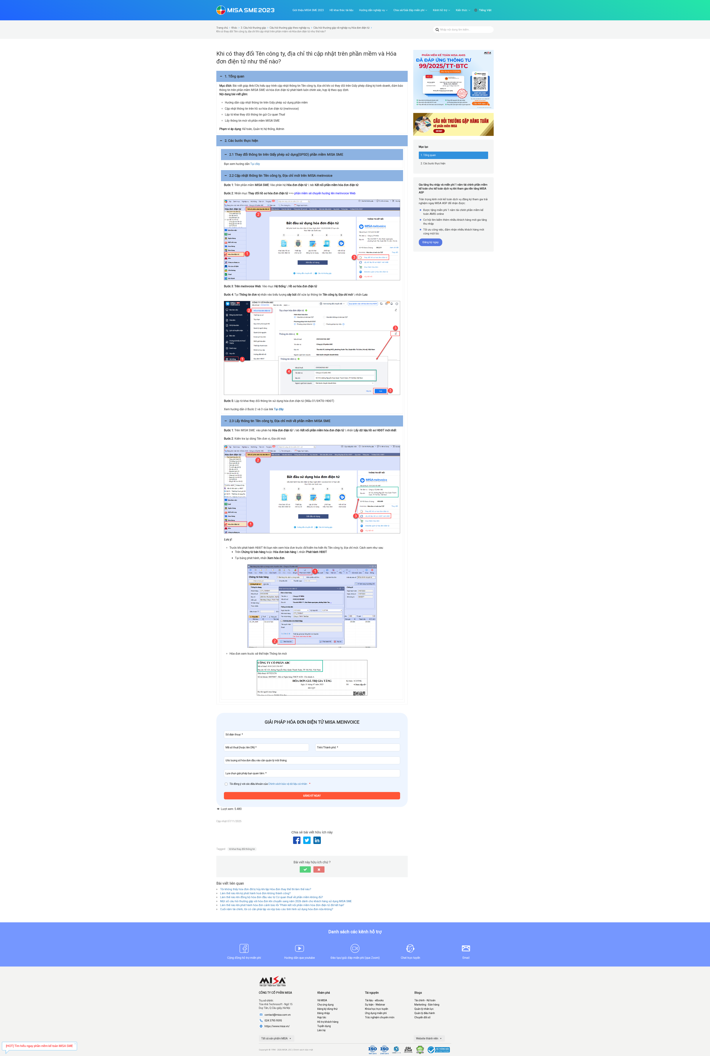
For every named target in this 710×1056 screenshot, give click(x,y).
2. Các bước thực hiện (433, 163)
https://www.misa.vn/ (277, 1026)
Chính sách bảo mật (303, 1050)
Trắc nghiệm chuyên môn (379, 1017)
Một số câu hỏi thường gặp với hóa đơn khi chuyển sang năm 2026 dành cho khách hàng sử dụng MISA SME (286, 901)
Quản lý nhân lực (424, 1008)
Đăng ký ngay (430, 242)
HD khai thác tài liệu (341, 10)
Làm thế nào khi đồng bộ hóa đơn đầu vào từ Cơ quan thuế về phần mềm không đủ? (271, 897)
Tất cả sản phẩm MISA (274, 1038)
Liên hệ (321, 1030)
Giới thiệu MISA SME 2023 (308, 10)
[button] (312, 76)
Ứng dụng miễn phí (376, 1013)
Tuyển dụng (324, 1026)
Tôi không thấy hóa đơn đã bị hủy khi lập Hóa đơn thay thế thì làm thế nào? (265, 889)
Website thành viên (427, 1038)
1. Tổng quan (428, 155)
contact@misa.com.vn (278, 1014)
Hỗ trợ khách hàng (327, 1021)
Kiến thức (461, 10)
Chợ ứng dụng (325, 1004)
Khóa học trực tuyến (376, 1008)
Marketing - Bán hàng (426, 1004)
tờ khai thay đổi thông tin (242, 849)
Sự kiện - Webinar (375, 1004)
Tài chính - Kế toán (424, 1000)
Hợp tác (321, 1017)
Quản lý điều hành (424, 1013)
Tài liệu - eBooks (374, 1000)
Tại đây (255, 164)
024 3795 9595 (273, 1020)
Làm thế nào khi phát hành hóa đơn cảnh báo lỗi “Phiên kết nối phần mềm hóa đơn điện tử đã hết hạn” (282, 905)
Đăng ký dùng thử (327, 1008)
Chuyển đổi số (422, 1017)
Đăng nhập (323, 1013)
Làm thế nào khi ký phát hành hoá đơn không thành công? (255, 893)
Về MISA (322, 1000)
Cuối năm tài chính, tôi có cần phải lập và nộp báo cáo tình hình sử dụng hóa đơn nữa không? (276, 909)
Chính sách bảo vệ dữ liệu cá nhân (287, 783)
